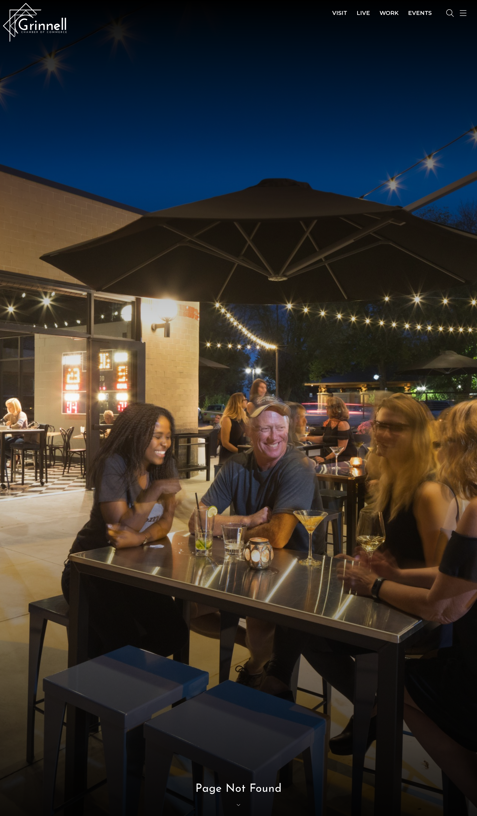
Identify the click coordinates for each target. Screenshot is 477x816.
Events (420, 13)
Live (363, 13)
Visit (339, 13)
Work (389, 13)
